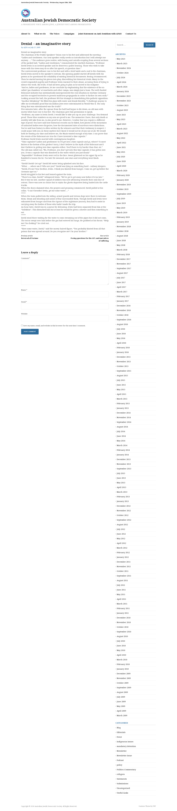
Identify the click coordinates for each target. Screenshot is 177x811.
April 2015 (121, 394)
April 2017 (121, 287)
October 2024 (122, 73)
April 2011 (121, 599)
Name (24, 290)
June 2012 (121, 534)
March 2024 (122, 87)
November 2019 (124, 185)
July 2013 (121, 473)
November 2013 (124, 464)
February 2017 (123, 296)
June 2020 (121, 161)
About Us (25, 34)
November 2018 (124, 226)
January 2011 (123, 613)
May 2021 (121, 152)
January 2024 (123, 91)
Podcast (120, 760)
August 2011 (122, 580)
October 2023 (122, 105)
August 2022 (122, 133)
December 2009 (123, 674)
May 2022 (121, 138)
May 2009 (121, 706)
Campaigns (69, 34)
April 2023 (121, 124)
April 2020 (121, 166)
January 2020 (123, 180)
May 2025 (121, 59)
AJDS (26, 47)
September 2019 (124, 194)
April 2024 (121, 82)
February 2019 (123, 217)
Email (24, 302)
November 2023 (124, 101)
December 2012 (123, 506)
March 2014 (122, 445)
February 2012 (123, 552)
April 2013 (121, 487)
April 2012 (121, 543)
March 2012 (122, 548)
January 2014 (123, 455)
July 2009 (121, 697)
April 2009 (121, 711)
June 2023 (121, 115)
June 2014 (121, 436)
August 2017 (122, 273)
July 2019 (121, 199)
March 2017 (122, 292)
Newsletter (122, 751)
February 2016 (123, 348)
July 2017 (121, 278)
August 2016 (122, 324)
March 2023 (122, 129)
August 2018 (122, 236)
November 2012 (124, 511)
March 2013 (122, 492)
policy (119, 765)
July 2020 (121, 157)
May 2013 (121, 483)
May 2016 (121, 338)
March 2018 (122, 250)
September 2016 (124, 320)
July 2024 (121, 77)
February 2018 (123, 254)
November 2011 (124, 566)
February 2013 (123, 497)
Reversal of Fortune (29, 237)
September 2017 (124, 268)
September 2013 (124, 469)
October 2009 (122, 683)
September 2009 (124, 688)
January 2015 (123, 408)
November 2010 (124, 622)
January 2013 (123, 501)
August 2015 (122, 376)
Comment (25, 258)
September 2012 (124, 520)
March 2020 (122, 171)
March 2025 (122, 63)
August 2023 (122, 110)
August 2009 (122, 692)
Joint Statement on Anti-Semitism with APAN (100, 34)
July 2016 (121, 329)
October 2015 (122, 366)
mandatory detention (126, 746)
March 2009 (122, 715)
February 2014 (123, 450)
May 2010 (121, 650)
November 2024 (124, 68)
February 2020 (123, 175)
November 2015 (124, 362)
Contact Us (131, 34)
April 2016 (121, 343)
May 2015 (121, 389)
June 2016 (121, 334)
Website (24, 314)
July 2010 (121, 641)
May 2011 (121, 594)
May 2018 (121, 245)
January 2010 (123, 669)
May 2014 (121, 441)
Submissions (122, 784)
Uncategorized (123, 788)
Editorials (121, 732)
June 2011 (121, 590)
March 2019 (122, 213)
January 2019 (123, 222)
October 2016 (122, 315)
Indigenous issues (125, 742)
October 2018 (122, 231)
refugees (121, 774)
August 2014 (122, 427)
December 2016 (123, 306)
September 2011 (124, 576)
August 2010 (122, 636)
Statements (122, 779)
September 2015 (124, 371)
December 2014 (123, 413)
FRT (154, 806)
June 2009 (121, 702)
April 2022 (121, 143)
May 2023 (121, 119)
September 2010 (124, 632)
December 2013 (123, 459)
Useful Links (122, 793)
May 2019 (121, 208)
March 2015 (122, 399)
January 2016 (123, 352)
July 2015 (121, 380)
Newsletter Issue (124, 756)
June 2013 (121, 478)
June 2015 (121, 385)
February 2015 (123, 403)
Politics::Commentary (126, 770)
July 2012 (121, 529)
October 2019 (122, 189)
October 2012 (122, 515)
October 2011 (122, 571)
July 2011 (121, 585)
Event (119, 737)
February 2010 (123, 664)
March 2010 (122, 660)
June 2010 (121, 646)
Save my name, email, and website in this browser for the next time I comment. (54, 326)
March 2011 (122, 604)
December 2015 (123, 357)
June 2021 (121, 147)
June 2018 (121, 240)
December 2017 (123, 259)
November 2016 (124, 310)
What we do (40, 34)
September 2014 (124, 422)
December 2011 (123, 562)
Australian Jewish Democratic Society (58, 20)
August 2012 (122, 525)
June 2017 (121, 282)
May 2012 (121, 539)
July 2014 (121, 431)
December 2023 (123, 96)
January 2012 (123, 557)
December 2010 (123, 618)
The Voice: (55, 34)
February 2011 (123, 608)
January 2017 (123, 301)
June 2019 (121, 203)
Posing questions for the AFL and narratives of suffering (90, 238)
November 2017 (124, 264)
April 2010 (121, 655)
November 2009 (124, 678)
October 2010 (122, 627)
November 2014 (124, 417)
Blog (119, 728)
